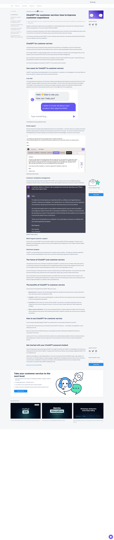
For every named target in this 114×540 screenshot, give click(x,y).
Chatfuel (44, 83)
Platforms (17, 6)
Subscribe (96, 194)
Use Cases (24, 6)
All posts (14, 11)
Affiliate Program (78, 2)
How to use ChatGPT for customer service (16, 32)
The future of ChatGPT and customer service (17, 25)
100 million (80, 31)
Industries (31, 6)
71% (45, 309)
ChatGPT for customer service (16, 18)
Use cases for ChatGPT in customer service (16, 21)
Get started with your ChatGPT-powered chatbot (17, 36)
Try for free (92, 2)
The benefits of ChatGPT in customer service (16, 29)
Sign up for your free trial (32, 365)
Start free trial (20, 391)
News (12, 6)
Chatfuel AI (39, 6)
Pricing (72, 2)
